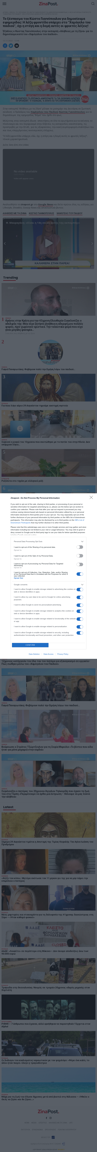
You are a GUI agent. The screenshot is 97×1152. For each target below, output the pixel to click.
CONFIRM (30, 645)
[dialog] (48, 576)
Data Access (48, 654)
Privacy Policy (62, 654)
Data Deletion (34, 654)
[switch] (80, 547)
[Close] (92, 498)
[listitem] (48, 541)
